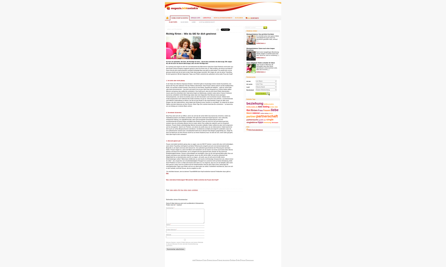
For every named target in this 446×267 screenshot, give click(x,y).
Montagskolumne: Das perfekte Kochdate (260, 34)
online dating (264, 113)
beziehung (254, 103)
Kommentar (170, 208)
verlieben (195, 190)
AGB (193, 260)
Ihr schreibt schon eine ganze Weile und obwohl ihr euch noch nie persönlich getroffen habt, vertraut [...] (267, 38)
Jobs (205, 260)
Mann (249, 113)
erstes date (274, 107)
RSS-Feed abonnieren (255, 130)
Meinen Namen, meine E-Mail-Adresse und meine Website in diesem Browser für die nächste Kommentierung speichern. (184, 244)
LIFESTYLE (207, 18)
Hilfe (238, 260)
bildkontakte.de (251, 107)
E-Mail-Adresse (171, 229)
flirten (254, 110)
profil (261, 120)
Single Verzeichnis (224, 260)
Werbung (199, 260)
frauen (266, 110)
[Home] (167, 18)
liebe (185, 190)
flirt (179, 190)
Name (168, 224)
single (270, 119)
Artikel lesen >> (261, 43)
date (171, 190)
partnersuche (252, 120)
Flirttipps (173, 22)
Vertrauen (275, 122)
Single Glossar (212, 260)
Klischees (184, 22)
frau (182, 190)
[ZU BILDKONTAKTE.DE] (252, 18)
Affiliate (233, 260)
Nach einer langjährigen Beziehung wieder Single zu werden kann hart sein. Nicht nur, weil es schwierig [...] (267, 53)
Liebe (194, 22)
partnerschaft (267, 116)
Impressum (250, 260)
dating (175, 190)
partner (251, 116)
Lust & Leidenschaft (207, 22)
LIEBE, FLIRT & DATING (179, 18)
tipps (260, 122)
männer (256, 113)
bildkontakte (269, 104)
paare (271, 113)
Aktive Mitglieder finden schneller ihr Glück (260, 63)
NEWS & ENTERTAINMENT (223, 18)
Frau (260, 110)
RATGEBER (239, 18)
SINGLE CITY (195, 18)
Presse (243, 260)
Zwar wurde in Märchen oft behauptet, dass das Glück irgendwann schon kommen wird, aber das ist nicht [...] (266, 67)
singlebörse (251, 122)
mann (189, 190)
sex (264, 120)
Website (168, 235)
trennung (267, 122)
